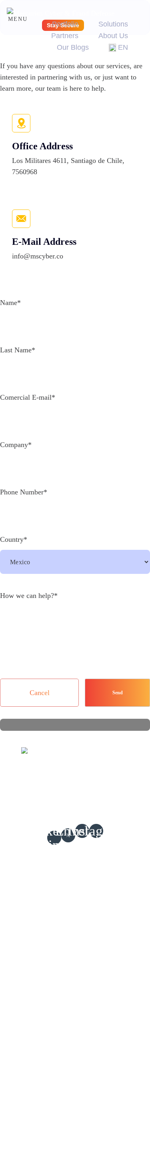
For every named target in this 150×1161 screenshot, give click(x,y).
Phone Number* (23, 492)
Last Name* (17, 350)
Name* (10, 303)
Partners (64, 36)
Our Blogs (73, 47)
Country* (13, 539)
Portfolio (65, 24)
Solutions (113, 24)
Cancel (40, 693)
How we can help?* (29, 596)
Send (117, 692)
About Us (113, 36)
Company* (16, 445)
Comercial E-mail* (27, 397)
